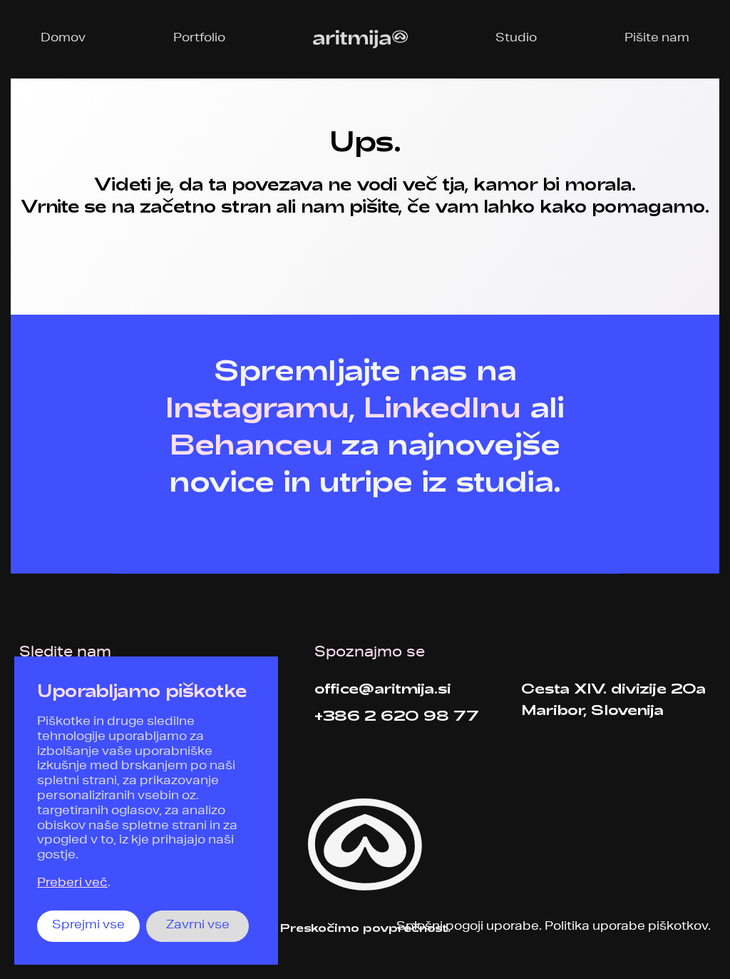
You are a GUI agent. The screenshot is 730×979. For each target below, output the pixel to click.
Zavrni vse (198, 926)
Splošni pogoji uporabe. (469, 927)
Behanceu (251, 443)
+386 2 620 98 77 (396, 715)
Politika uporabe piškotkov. (628, 927)
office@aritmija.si (382, 687)
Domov (63, 39)
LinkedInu (442, 406)
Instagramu (256, 406)
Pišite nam (656, 39)
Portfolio (199, 39)
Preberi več (72, 884)
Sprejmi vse (88, 926)
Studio (516, 39)
